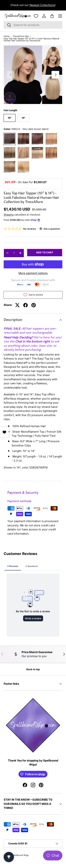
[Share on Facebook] (25, 305)
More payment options (33, 273)
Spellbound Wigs (20, 855)
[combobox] (33, 25)
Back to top (33, 669)
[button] (52, 16)
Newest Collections (42, 5)
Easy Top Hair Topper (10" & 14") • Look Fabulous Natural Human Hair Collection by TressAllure (31, 40)
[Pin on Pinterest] (34, 305)
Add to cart (44, 252)
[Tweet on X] (17, 305)
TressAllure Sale (21, 36)
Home (7, 36)
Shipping (9, 214)
